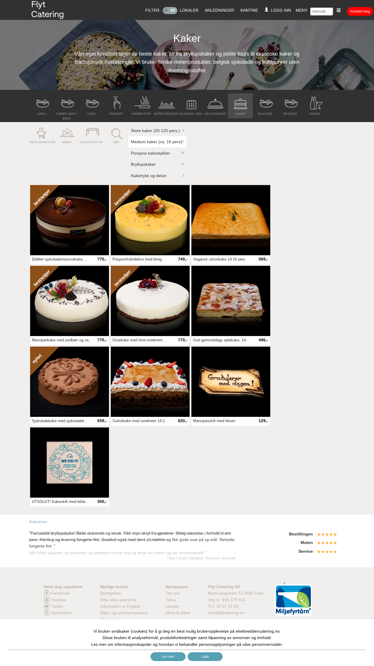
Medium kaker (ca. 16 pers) (157, 141)
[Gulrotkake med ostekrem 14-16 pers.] (150, 382)
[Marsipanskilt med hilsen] (230, 382)
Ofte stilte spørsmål (118, 599)
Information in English (120, 606)
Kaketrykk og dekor (157, 175)
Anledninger (219, 10)
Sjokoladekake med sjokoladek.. (59, 421)
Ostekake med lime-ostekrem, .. (139, 340)
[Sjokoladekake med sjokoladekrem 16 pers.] (69, 382)
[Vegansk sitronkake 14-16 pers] (230, 220)
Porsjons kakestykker (157, 153)
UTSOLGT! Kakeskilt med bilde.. (60, 502)
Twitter (57, 606)
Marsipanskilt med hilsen (214, 421)
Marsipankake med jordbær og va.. (61, 340)
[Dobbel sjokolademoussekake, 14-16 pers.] (69, 220)
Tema (171, 599)
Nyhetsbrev (61, 612)
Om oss (173, 593)
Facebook (60, 593)
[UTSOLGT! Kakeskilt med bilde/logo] (69, 462)
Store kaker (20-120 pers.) (157, 130)
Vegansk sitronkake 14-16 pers (219, 259)
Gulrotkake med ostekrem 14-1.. (139, 421)
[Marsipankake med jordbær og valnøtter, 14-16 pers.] (69, 301)
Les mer (168, 657)
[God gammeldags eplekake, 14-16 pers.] (230, 301)
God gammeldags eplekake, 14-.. (221, 340)
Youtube (58, 599)
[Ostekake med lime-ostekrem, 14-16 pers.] (150, 301)
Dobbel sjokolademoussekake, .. (59, 259)
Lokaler (189, 10)
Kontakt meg (360, 11)
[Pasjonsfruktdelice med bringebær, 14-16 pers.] (150, 220)
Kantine (249, 10)
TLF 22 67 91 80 (223, 606)
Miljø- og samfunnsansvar (124, 612)
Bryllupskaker (157, 164)
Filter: (152, 10)
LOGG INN (280, 10)
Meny (301, 10)
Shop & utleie (178, 612)
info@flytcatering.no (226, 612)
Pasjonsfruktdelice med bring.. (138, 259)
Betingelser (110, 593)
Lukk (205, 657)
